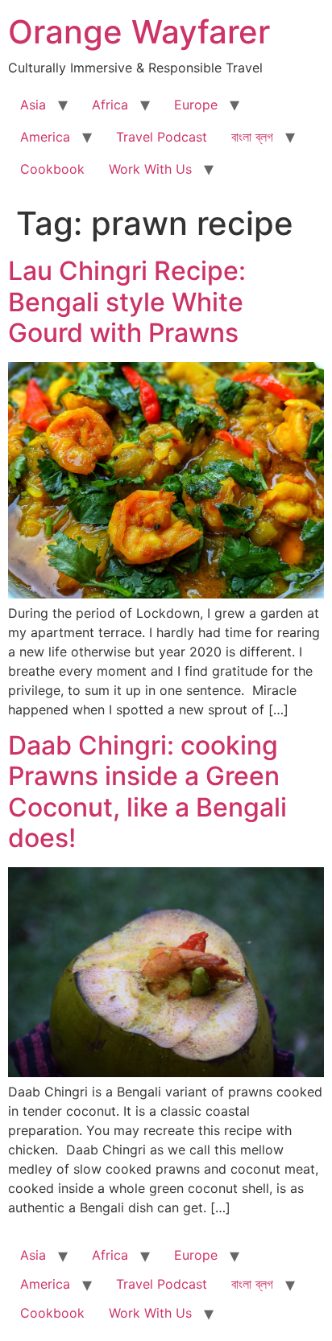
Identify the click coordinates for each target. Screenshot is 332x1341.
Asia (33, 105)
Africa (110, 105)
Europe (196, 105)
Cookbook (52, 169)
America (45, 137)
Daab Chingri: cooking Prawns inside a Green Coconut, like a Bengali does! (147, 792)
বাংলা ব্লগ (252, 137)
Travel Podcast (161, 137)
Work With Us (150, 169)
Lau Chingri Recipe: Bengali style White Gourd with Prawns (127, 301)
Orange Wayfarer (139, 31)
